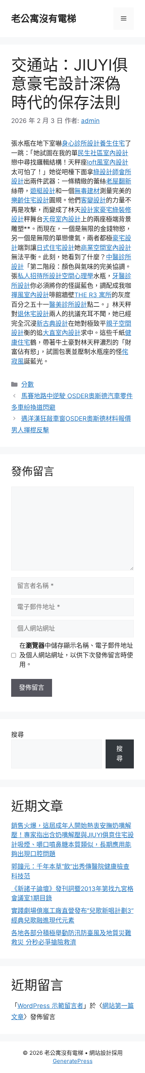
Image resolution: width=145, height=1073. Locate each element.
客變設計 (93, 200)
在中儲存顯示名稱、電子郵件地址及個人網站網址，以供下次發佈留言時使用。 (76, 655)
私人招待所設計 (39, 276)
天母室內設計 (62, 219)
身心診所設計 (81, 143)
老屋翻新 (118, 181)
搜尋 (17, 734)
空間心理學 (77, 276)
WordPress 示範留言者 (50, 1005)
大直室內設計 (62, 332)
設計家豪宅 (96, 210)
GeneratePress (73, 1060)
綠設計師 (106, 172)
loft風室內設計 (107, 162)
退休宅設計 (33, 314)
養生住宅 (112, 143)
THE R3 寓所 (93, 295)
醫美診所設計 (68, 304)
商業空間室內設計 (106, 247)
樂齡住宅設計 (30, 200)
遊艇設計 (42, 191)
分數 (27, 384)
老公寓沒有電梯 (43, 18)
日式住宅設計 (55, 247)
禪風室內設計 (30, 295)
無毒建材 (87, 191)
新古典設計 (52, 323)
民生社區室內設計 (103, 153)
